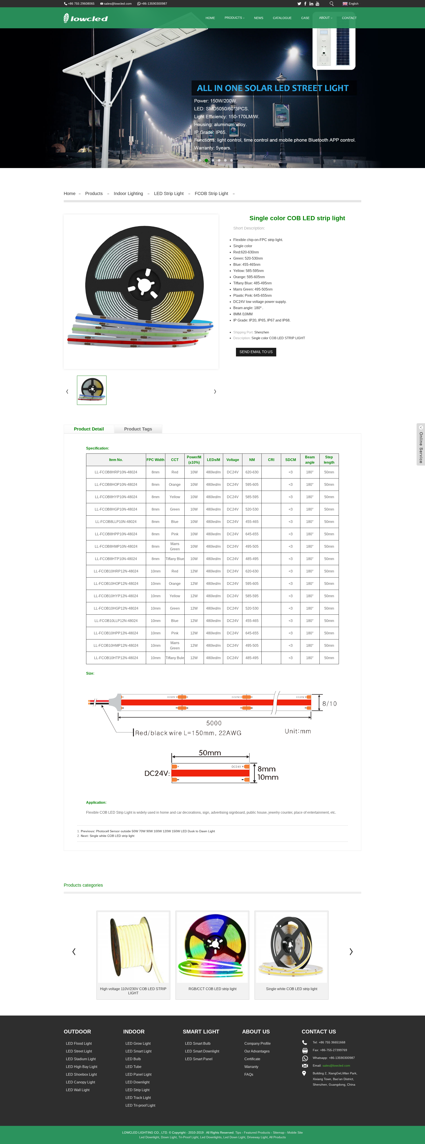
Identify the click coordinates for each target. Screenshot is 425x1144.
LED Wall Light (77, 1090)
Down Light (169, 1137)
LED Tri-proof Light (140, 1105)
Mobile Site (295, 1132)
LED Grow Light (138, 1043)
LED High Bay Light (81, 1067)
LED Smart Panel (198, 1059)
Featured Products (257, 1132)
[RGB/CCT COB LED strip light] (212, 947)
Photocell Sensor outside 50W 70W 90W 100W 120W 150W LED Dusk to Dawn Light (155, 831)
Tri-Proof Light (188, 1137)
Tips (238, 1132)
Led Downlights (211, 1137)
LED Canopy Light (80, 1082)
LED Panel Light (138, 1074)
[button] (18, 84)
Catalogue (282, 18)
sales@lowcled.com (118, 3)
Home (210, 18)
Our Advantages (257, 1051)
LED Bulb (133, 1059)
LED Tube (133, 1067)
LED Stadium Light (81, 1059)
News (258, 18)
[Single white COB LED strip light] (291, 947)
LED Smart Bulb (198, 1043)
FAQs (248, 1074)
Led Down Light (234, 1137)
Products (233, 17)
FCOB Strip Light (211, 193)
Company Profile (257, 1043)
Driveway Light (257, 1137)
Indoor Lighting (128, 193)
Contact (349, 18)
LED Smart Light (138, 1051)
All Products (277, 1137)
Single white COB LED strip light (112, 836)
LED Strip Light (169, 193)
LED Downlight (137, 1082)
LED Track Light (138, 1098)
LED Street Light (79, 1051)
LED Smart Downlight (202, 1051)
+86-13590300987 (154, 3)
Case (305, 18)
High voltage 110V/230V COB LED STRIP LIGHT (133, 991)
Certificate (252, 1059)
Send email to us (256, 352)
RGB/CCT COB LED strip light (212, 989)
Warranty (251, 1067)
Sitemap (278, 1132)
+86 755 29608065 (81, 3)
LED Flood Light (79, 1043)
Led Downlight (149, 1137)
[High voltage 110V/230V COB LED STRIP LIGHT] (133, 947)
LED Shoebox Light (81, 1074)
